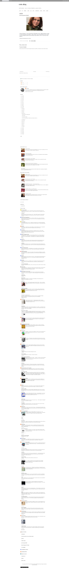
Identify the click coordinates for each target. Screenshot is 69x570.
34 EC (22, 417)
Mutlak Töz (22, 239)
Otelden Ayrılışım (23, 275)
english (47, 10)
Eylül (22, 112)
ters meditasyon (23, 337)
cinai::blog (22, 363)
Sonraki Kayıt (21, 71)
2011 (22, 132)
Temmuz (23, 119)
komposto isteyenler (24, 526)
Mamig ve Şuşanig (23, 508)
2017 (22, 106)
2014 (22, 129)
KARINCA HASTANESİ (24, 288)
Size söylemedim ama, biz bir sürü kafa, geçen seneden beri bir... (29, 453)
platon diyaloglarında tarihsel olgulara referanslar (27, 256)
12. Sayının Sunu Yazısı (28, 467)
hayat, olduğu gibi (23, 507)
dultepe (22, 558)
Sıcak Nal (22, 466)
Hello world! (23, 264)
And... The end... (23, 449)
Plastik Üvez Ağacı (23, 388)
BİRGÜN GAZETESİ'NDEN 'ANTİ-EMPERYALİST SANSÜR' (28, 492)
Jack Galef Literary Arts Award (25, 210)
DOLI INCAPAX (23, 515)
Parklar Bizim (23, 424)
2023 (22, 99)
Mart (22, 124)
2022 (22, 100)
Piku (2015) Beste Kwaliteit (24, 389)
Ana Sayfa (34, 71)
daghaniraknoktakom (24, 251)
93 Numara (22, 452)
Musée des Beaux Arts (24, 428)
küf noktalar (23, 420)
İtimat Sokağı (23, 392)
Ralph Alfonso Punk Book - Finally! (30, 357)
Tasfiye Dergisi (23, 540)
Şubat (23, 125)
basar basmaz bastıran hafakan (25, 442)
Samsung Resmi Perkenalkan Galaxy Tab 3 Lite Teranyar (28, 407)
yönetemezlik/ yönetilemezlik (26, 114)
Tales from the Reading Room (25, 217)
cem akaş (22, 4)
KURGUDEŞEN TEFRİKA (24, 378)
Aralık (23, 108)
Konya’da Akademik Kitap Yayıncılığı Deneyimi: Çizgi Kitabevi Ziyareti (30, 230)
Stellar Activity (23, 560)
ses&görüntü (37, 10)
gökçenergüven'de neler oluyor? (25, 271)
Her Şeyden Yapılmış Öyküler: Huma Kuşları (31, 393)
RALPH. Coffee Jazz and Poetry (25, 356)
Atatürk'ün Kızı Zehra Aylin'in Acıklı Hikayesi (31, 163)
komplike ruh (23, 406)
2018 (22, 105)
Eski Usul (22, 226)
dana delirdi (23, 115)
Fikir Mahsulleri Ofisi (24, 371)
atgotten (22, 317)
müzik (44, 10)
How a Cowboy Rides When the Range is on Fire (27, 214)
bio (22, 10)
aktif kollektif (23, 519)
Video (22, 418)
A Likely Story (23, 330)
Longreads (22, 213)
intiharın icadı (23, 421)
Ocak (23, 126)
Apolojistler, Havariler (28, 193)
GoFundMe (22, 295)
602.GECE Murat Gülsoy (24, 247)
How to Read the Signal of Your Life (25, 222)
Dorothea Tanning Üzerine (24, 248)
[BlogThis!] (32, 40)
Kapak (26, 282)
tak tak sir (22, 516)
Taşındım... (22, 457)
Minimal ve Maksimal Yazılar (25, 234)
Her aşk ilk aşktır (23, 439)
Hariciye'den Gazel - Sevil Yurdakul (30, 158)
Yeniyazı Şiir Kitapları (28, 481)
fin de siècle (23, 344)
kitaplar (25, 10)
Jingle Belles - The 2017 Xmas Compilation (31, 331)
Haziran (23, 120)
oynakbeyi (22, 243)
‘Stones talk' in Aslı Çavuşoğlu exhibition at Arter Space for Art (33, 411)
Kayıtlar (23, 82)
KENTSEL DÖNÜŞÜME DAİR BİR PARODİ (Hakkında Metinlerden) (34, 311)
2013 (22, 130)
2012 (22, 131)
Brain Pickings (23, 221)
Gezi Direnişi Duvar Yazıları (24, 436)
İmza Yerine (23, 529)
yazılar (28, 10)
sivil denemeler (23, 438)
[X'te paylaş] (33, 40)
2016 (22, 107)
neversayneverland (24, 116)
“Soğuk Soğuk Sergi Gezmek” (29, 300)
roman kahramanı (23, 511)
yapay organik (23, 168)
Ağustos (23, 113)
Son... (26, 460)
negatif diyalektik (23, 240)
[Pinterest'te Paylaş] (35, 40)
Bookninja (22, 260)
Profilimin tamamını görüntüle (29, 91)
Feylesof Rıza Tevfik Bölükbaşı (25, 278)
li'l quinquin (27, 338)
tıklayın (30, 38)
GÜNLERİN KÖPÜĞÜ (24, 551)
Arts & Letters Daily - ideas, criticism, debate (27, 536)
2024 (22, 98)
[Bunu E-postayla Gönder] (31, 40)
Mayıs (23, 121)
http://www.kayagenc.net (29, 429)
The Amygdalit (23, 547)
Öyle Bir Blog (23, 299)
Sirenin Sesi (23, 281)
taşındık (22, 477)
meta (33, 10)
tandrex (22, 487)
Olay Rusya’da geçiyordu (24, 368)
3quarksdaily (23, 306)
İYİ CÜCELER (27, 501)
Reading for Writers (24, 473)
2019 (22, 104)
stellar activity (23, 399)
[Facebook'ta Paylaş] (34, 40)
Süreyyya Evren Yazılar (24, 310)
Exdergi (22, 538)
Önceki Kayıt (47, 71)
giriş (20, 10)
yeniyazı (22, 480)
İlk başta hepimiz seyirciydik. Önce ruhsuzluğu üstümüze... (28, 488)
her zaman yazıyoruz (24, 496)
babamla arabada (27, 148)
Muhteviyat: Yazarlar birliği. (25, 435)
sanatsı (41, 10)
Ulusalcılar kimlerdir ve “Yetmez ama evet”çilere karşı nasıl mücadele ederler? (31, 267)
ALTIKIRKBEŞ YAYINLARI (24, 549)
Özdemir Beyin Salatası (28, 153)
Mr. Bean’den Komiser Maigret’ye (25, 364)
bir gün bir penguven (24, 500)
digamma (22, 255)
